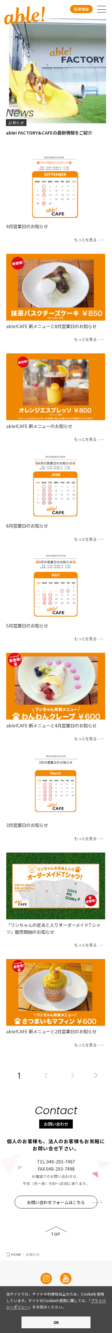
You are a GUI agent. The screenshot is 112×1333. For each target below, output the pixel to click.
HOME (16, 1254)
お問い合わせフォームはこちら (56, 1202)
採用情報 (81, 9)
